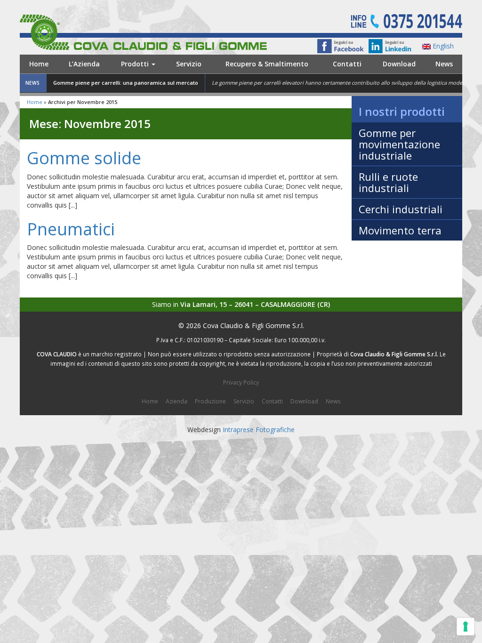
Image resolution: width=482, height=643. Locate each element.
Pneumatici (71, 229)
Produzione (210, 401)
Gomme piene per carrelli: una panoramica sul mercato (125, 82)
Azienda (176, 401)
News (444, 63)
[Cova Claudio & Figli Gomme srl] (159, 31)
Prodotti (136, 63)
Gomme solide (84, 157)
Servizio (188, 63)
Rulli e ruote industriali (388, 182)
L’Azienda (84, 63)
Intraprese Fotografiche (259, 429)
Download (399, 63)
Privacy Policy (241, 382)
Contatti (347, 63)
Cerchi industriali (400, 209)
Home (38, 63)
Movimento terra (400, 230)
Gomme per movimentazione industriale (399, 144)
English (442, 45)
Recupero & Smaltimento (266, 63)
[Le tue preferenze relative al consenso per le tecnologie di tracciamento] (465, 626)
